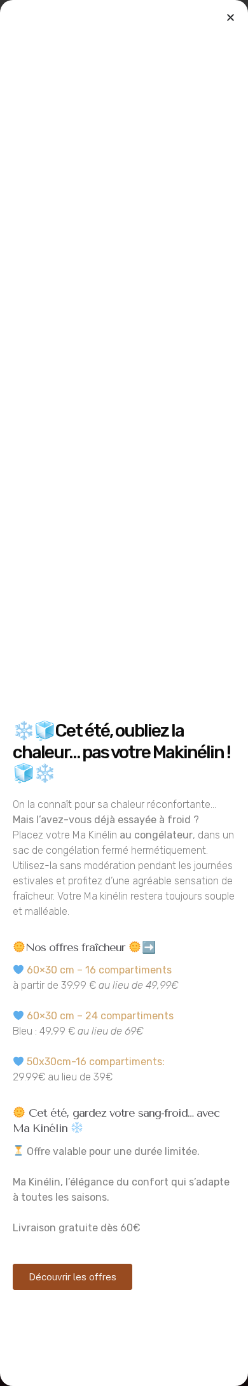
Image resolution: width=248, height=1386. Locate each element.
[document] (124, 693)
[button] (230, 17)
